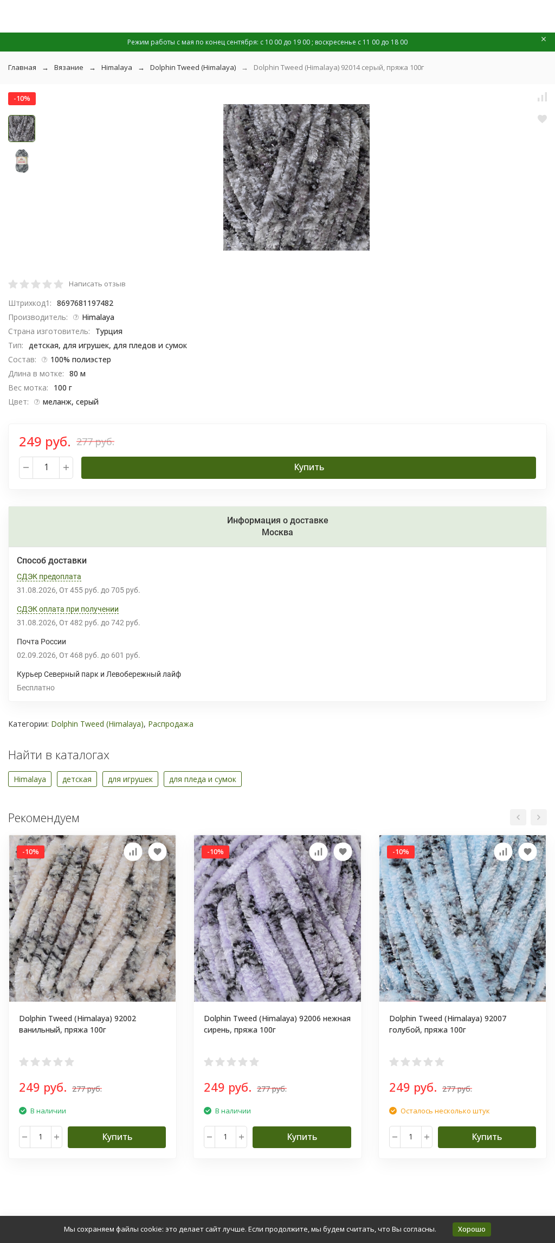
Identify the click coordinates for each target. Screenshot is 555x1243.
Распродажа (170, 724)
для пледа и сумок (202, 779)
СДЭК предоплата (49, 576)
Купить (309, 467)
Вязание (68, 67)
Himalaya (116, 67)
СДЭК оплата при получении (68, 609)
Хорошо (472, 1229)
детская (77, 779)
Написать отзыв (97, 284)
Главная (22, 67)
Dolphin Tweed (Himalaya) (193, 67)
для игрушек (130, 779)
